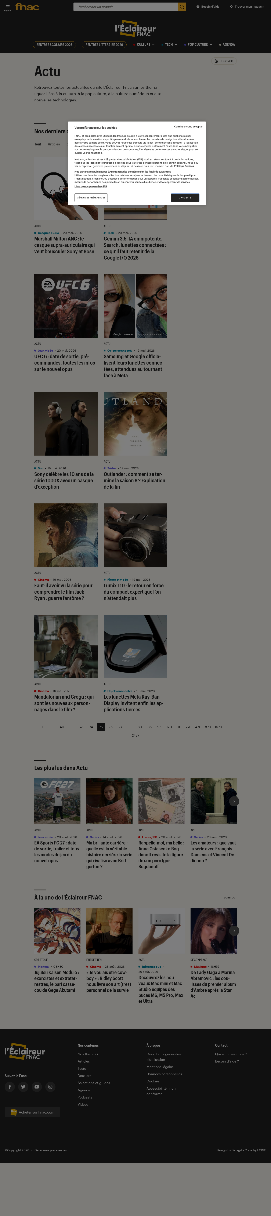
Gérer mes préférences (91, 197)
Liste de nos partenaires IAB (91, 186)
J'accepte (185, 197)
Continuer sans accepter (188, 126)
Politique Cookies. (184, 166)
